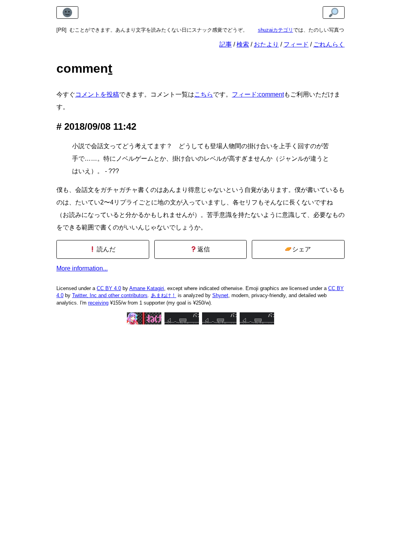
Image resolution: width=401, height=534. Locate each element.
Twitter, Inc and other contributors (110, 295)
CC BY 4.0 (109, 288)
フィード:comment (258, 94)
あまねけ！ (163, 295)
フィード (296, 44)
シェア (301, 249)
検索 (243, 44)
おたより (266, 44)
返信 (203, 249)
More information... (82, 268)
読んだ (105, 249)
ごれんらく (329, 44)
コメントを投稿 (97, 94)
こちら (203, 94)
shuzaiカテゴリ (270, 30)
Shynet (220, 295)
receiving (98, 303)
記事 (225, 44)
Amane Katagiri (146, 288)
